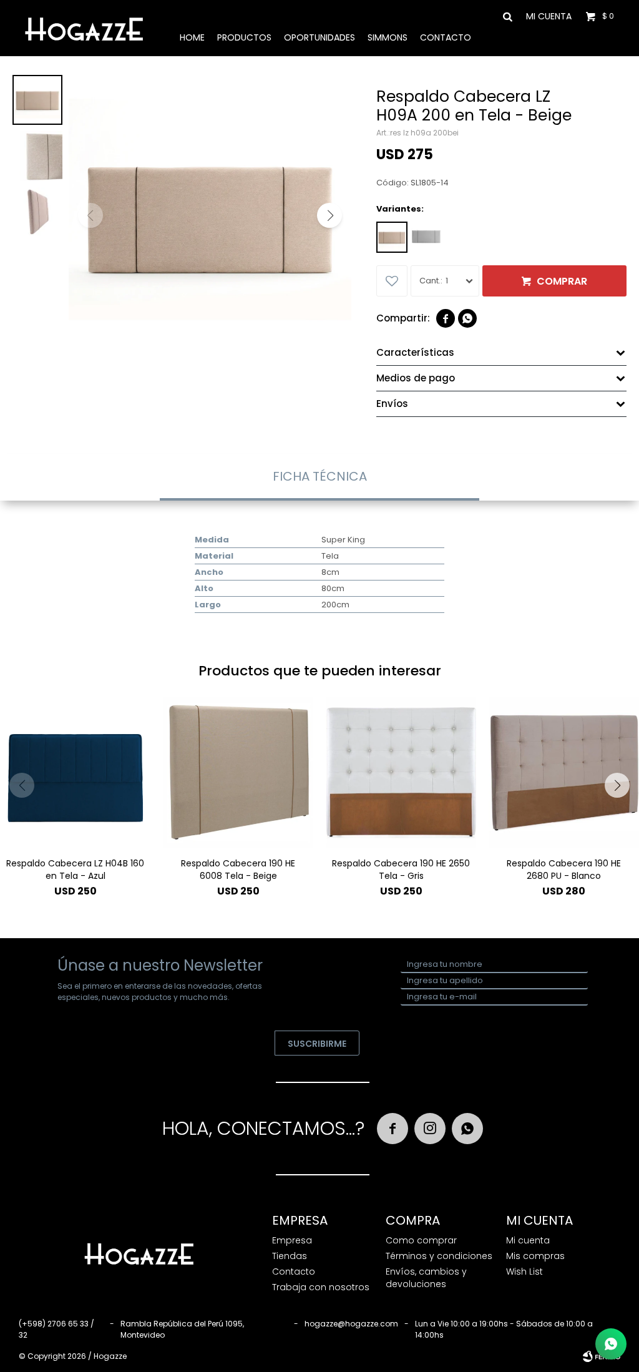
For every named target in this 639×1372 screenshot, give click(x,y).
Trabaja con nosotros (320, 1287)
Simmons (387, 37)
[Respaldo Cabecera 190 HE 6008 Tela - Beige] (238, 772)
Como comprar (421, 1240)
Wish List (524, 1271)
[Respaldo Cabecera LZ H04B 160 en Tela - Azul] (75, 772)
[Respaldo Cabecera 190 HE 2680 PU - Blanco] (564, 772)
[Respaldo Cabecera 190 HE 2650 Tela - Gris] (401, 772)
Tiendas (289, 1256)
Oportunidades (319, 37)
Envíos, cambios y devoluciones (426, 1277)
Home (192, 37)
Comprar (562, 281)
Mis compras (535, 1256)
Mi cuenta (528, 1240)
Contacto (445, 37)
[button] (504, 15)
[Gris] (426, 237)
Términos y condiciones (439, 1256)
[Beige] (391, 237)
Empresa (292, 1240)
